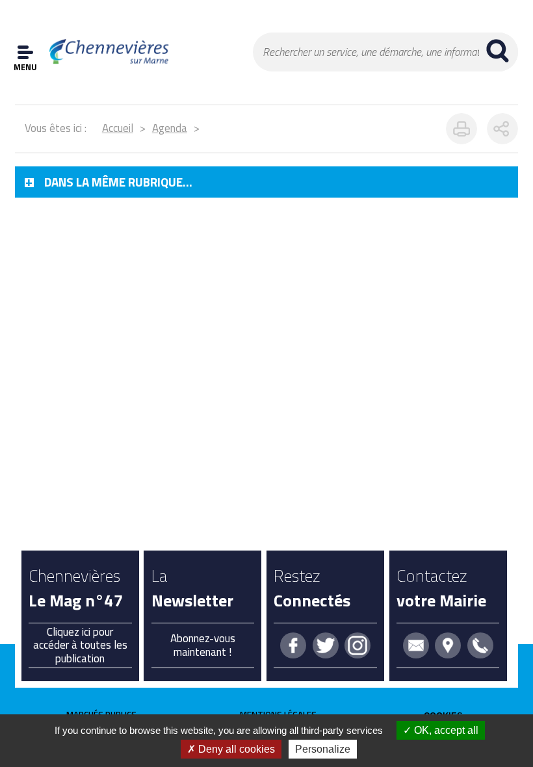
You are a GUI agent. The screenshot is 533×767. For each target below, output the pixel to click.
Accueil (117, 128)
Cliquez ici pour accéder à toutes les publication (80, 645)
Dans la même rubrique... (118, 182)
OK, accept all (444, 730)
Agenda (169, 128)
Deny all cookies (235, 749)
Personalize (322, 749)
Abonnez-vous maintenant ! (202, 645)
